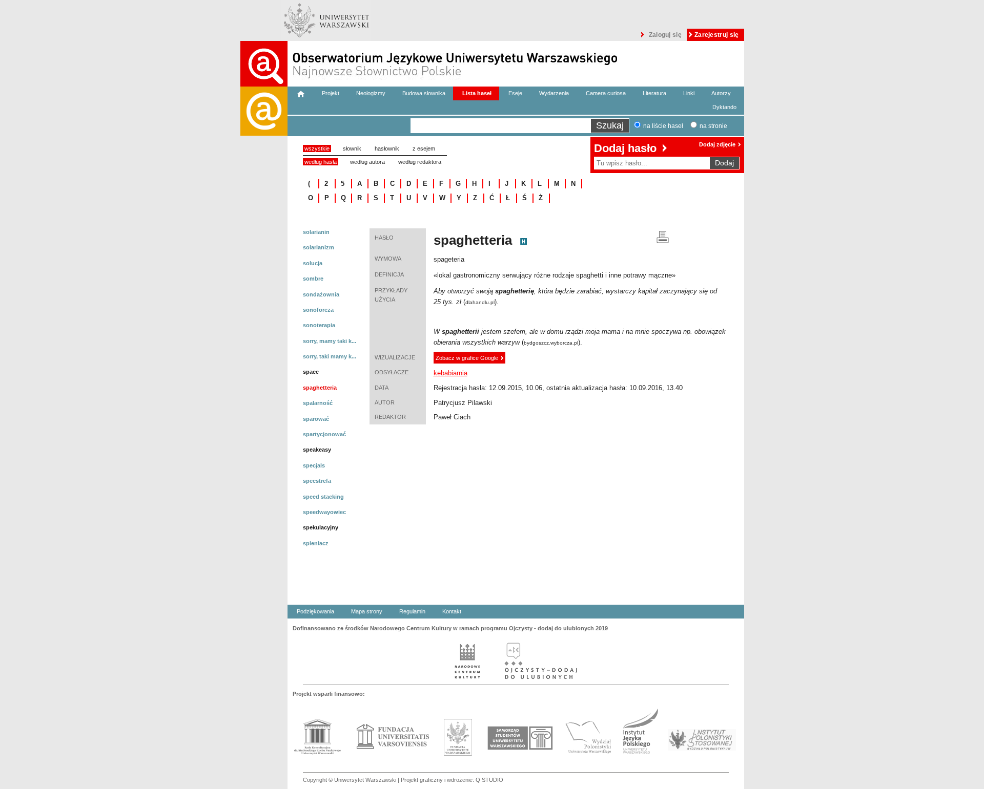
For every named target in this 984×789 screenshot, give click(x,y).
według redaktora (419, 162)
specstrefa (317, 481)
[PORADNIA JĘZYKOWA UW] (264, 438)
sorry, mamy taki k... (329, 341)
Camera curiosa (606, 93)
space (311, 372)
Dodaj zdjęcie (717, 144)
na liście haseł (663, 126)
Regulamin (412, 611)
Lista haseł (476, 93)
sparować (316, 419)
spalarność (318, 403)
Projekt (330, 93)
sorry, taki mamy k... (329, 356)
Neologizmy (370, 93)
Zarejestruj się (716, 34)
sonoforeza (318, 310)
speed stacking (323, 497)
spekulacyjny (320, 527)
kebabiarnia (450, 373)
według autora (367, 162)
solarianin (316, 232)
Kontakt (451, 611)
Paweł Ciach (452, 417)
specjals (314, 465)
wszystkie (317, 148)
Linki (688, 93)
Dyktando (724, 107)
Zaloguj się (665, 34)
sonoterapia (319, 325)
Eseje (515, 93)
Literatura (654, 93)
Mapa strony (366, 611)
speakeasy (317, 449)
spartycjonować (324, 434)
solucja (312, 263)
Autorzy (721, 93)
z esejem (424, 148)
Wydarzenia (554, 93)
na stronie (713, 126)
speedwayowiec (324, 512)
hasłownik (387, 148)
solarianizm (318, 247)
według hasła (320, 162)
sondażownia (321, 294)
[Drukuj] (663, 236)
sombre (313, 278)
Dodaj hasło (625, 148)
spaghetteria (320, 388)
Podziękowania (315, 611)
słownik (352, 148)
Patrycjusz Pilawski (463, 403)
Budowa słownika (423, 93)
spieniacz (316, 543)
